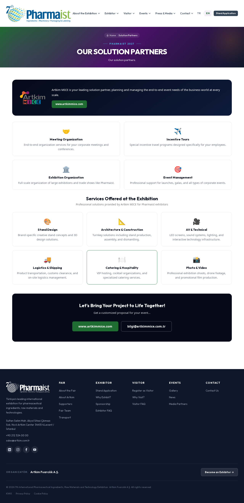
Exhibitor (110, 13)
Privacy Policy (23, 493)
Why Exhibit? (103, 397)
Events (143, 13)
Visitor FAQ (138, 404)
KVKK (9, 493)
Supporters (65, 404)
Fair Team (65, 410)
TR (199, 13)
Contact (185, 13)
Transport (65, 417)
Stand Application (226, 13)
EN (208, 13)
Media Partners (178, 404)
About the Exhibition (85, 13)
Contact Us (212, 390)
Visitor (128, 13)
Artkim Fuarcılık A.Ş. (44, 472)
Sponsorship (103, 404)
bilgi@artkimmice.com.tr (146, 326)
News (172, 397)
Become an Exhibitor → (219, 472)
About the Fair (67, 390)
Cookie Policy (41, 493)
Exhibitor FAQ (104, 410)
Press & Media (163, 13)
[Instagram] (17, 449)
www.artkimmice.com (69, 104)
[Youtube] (34, 449)
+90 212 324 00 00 (17, 435)
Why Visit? (138, 397)
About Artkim (66, 397)
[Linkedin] (9, 449)
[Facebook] (26, 449)
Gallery (173, 390)
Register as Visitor (143, 390)
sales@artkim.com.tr (18, 440)
